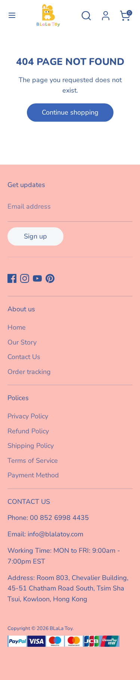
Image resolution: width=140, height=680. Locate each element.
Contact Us (23, 356)
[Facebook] (11, 278)
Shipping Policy (30, 445)
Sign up (35, 236)
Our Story (22, 342)
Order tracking (29, 371)
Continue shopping (70, 112)
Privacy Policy (27, 416)
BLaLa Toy (61, 628)
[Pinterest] (50, 278)
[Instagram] (24, 278)
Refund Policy (28, 431)
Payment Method (33, 475)
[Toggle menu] (10, 15)
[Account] (105, 13)
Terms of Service (32, 460)
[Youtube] (37, 278)
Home (16, 327)
